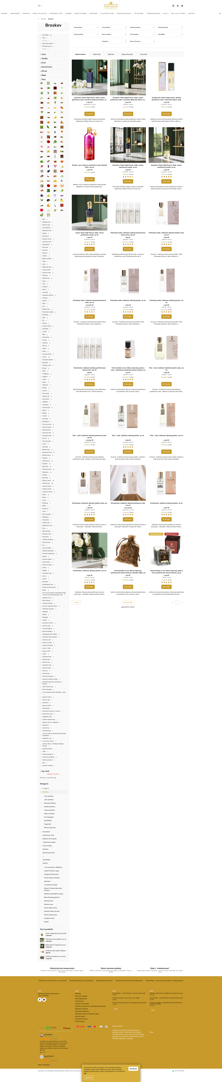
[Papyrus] (62, 88)
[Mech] (41, 156)
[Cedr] (41, 205)
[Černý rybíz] (55, 190)
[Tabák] (41, 151)
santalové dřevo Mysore (50, 637)
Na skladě (47, 35)
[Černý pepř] (48, 156)
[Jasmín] (48, 210)
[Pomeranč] (55, 181)
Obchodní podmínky (82, 1011)
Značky (45, 863)
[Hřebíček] (62, 146)
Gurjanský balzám (49, 295)
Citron (45, 500)
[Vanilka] (55, 210)
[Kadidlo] (41, 171)
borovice (46, 670)
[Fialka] (62, 195)
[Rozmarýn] (62, 137)
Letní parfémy (49, 796)
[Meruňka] (62, 107)
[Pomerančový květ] (55, 200)
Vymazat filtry (53, 774)
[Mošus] (48, 215)
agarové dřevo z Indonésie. (51, 722)
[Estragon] (48, 88)
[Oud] (62, 156)
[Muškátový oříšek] (62, 142)
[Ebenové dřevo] (55, 88)
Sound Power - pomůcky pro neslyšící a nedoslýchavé (164, 981)
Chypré (45, 416)
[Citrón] (62, 200)
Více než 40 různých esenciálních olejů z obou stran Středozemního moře (54, 593)
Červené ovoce (48, 424)
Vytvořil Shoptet (179, 1070)
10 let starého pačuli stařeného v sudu (54, 693)
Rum (44, 219)
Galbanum (46, 472)
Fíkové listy (47, 393)
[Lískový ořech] (62, 117)
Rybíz (45, 371)
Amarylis (46, 250)
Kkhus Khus (47, 337)
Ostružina (46, 447)
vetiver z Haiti (47, 648)
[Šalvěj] (48, 161)
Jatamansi (46, 404)
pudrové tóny (47, 625)
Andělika (46, 402)
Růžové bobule (48, 258)
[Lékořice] (48, 112)
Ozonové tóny (47, 668)
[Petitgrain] (41, 127)
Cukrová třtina (47, 326)
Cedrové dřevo (48, 354)
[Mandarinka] (48, 205)
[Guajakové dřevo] (48, 137)
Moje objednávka (81, 998)
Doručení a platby (81, 996)
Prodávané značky (81, 1019)
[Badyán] (41, 117)
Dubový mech (48, 480)
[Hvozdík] (55, 102)
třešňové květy (48, 489)
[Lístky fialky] (55, 132)
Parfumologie (80, 1021)
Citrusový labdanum (49, 553)
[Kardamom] (48, 181)
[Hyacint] (48, 166)
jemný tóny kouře (48, 714)
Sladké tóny (47, 278)
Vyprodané (46, 860)
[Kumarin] (62, 83)
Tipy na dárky (47, 846)
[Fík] (62, 102)
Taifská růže (47, 522)
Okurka (45, 300)
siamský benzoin (48, 603)
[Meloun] (48, 132)
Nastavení (88, 1078)
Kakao (45, 382)
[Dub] (41, 112)
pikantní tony (47, 659)
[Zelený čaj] (55, 127)
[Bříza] (62, 93)
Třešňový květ (47, 365)
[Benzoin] (55, 151)
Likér (45, 264)
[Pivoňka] (55, 166)
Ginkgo (45, 614)
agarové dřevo (48, 705)
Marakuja (46, 503)
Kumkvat (46, 508)
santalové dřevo (48, 491)
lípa (44, 762)
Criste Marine (47, 227)
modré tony (47, 728)
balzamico (46, 725)
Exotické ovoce (48, 239)
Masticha (46, 275)
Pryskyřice (46, 520)
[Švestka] (41, 185)
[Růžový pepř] (41, 166)
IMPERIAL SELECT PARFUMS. (122, 1032)
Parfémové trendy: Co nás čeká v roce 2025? (125, 998)
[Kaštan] (55, 83)
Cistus (45, 444)
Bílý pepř (46, 581)
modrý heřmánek (48, 645)
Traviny (45, 340)
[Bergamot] (41, 215)
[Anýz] (62, 122)
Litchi (45, 511)
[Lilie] (48, 107)
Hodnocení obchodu (82, 1004)
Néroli (45, 497)
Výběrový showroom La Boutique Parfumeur (90, 1006)
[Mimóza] (48, 151)
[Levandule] (41, 195)
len (44, 545)
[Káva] (48, 117)
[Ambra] (62, 210)
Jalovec (45, 390)
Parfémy (46, 792)
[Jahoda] (55, 161)
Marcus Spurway (50, 827)
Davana (45, 323)
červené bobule (48, 628)
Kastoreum (46, 236)
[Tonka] (48, 200)
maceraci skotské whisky (51, 679)
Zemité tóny (47, 673)
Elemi (45, 303)
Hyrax (45, 281)
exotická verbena (48, 765)
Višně (45, 261)
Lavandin (46, 292)
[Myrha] (62, 98)
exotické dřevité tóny (49, 719)
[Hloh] (41, 83)
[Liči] (41, 132)
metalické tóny (48, 665)
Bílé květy (46, 466)
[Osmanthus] (41, 142)
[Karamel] (62, 161)
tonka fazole (47, 562)
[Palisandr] (41, 122)
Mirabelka (46, 314)
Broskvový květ (48, 452)
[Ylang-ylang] (48, 195)
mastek (45, 620)
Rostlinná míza (47, 230)
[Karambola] (55, 117)
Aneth (45, 351)
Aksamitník (46, 399)
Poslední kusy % (48, 46)
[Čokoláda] (41, 102)
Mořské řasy (47, 309)
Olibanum (46, 385)
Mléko (45, 505)
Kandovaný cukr (48, 525)
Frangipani (46, 373)
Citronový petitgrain (49, 757)
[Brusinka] (41, 107)
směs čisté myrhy (48, 686)
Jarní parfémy (49, 799)
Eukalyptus (46, 421)
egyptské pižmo (48, 748)
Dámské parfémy (50, 803)
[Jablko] (62, 190)
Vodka (45, 348)
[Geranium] (48, 142)
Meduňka (46, 617)
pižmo (45, 494)
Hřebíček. (46, 611)
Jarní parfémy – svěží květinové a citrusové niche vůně (128, 993)
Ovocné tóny (47, 407)
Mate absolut (47, 531)
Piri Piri (45, 438)
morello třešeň (48, 486)
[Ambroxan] (55, 93)
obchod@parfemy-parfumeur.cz (49, 993)
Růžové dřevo (47, 455)
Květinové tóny (48, 469)
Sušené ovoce (47, 272)
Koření (45, 410)
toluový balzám (48, 559)
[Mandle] (55, 176)
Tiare (45, 284)
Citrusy (46, 357)
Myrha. (45, 590)
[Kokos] (41, 176)
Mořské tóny (47, 449)
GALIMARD (48, 820)
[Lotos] (41, 137)
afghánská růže (48, 716)
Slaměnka (46, 328)
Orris (45, 306)
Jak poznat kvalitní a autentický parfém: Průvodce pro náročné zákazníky (166, 1003)
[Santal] (62, 205)
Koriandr (46, 463)
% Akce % (46, 788)
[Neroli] (62, 176)
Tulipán (45, 255)
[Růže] (41, 210)
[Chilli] (41, 88)
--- (44, 856)
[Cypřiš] (41, 93)
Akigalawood (47, 222)
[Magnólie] (48, 127)
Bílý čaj (45, 345)
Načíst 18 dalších (128, 602)
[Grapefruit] (55, 185)
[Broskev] (62, 185)
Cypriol (45, 331)
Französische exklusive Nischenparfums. (126, 1030)
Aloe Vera (46, 247)
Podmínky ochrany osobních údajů (87, 1014)
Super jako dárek (48, 43)
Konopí (45, 368)
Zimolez (46, 475)
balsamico (46, 702)
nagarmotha (47, 708)
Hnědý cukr (47, 396)
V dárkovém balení (49, 842)
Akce (44, 37)
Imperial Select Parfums (104, 981)
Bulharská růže (48, 267)
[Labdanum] (62, 112)
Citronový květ (48, 241)
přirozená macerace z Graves (52, 711)
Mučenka (46, 362)
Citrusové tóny (48, 432)
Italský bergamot (48, 754)
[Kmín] (55, 122)
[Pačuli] (55, 205)
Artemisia (46, 418)
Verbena (46, 458)
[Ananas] (62, 151)
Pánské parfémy (49, 806)
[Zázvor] (41, 181)
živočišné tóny (47, 730)
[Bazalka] (41, 161)
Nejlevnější (96, 54)
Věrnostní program (81, 1009)
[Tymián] (55, 112)
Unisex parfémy (49, 810)
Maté (45, 334)
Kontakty (78, 993)
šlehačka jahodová (49, 550)
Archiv (116, 1009)
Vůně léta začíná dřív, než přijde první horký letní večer (166, 993)
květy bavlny (47, 542)
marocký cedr (47, 639)
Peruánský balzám (49, 312)
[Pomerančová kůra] (55, 107)
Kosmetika (46, 832)
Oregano (46, 298)
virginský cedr (47, 597)
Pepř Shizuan (47, 600)
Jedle (45, 751)
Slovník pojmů (80, 1016)
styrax (45, 576)
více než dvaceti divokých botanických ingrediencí (54, 734)
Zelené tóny (47, 461)
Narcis (45, 289)
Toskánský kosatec (49, 609)
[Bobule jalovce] (48, 93)
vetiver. (45, 579)
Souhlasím (133, 1069)
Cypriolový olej (48, 573)
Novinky (45, 849)
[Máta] (55, 142)
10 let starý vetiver (49, 741)
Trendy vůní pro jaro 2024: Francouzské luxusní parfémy (129, 1002)
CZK (39, 5)
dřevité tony (47, 662)
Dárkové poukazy (49, 853)
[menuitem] (4, 14)
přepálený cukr (48, 738)
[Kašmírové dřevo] (62, 127)
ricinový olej (47, 700)
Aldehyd (46, 376)
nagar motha (47, 651)
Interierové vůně (48, 835)
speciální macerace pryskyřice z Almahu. (52, 683)
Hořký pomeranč (48, 760)
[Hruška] (62, 166)
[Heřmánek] (41, 98)
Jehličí (45, 379)
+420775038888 (43, 996)
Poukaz (45, 49)
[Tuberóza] (55, 156)
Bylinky (45, 387)
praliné (45, 556)
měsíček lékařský (48, 539)
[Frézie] (62, 132)
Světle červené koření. (50, 587)
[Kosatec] (55, 195)
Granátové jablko (48, 359)
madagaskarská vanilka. (50, 634)
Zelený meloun (48, 427)
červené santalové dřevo (51, 606)
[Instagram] (44, 1000)
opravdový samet (48, 623)
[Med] (48, 122)
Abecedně (143, 54)
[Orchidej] (48, 146)
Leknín (45, 567)
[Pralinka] (55, 137)
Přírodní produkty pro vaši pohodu (81, 981)
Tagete (45, 233)
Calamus (46, 343)
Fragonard (47, 824)
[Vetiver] (48, 190)
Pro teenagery (49, 817)
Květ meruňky (47, 514)
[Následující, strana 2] (177, 602)
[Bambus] (48, 83)
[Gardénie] (62, 181)
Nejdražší (111, 54)
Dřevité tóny (47, 483)
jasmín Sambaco (48, 631)
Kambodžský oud (48, 584)
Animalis (46, 286)
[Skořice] (41, 190)
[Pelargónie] (48, 185)
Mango (45, 413)
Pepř (45, 317)
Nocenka (46, 477)
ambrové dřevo (48, 697)
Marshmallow (47, 430)
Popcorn (46, 253)
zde (85, 1073)
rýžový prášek (47, 548)
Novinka (45, 40)
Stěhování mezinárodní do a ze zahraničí (53, 981)
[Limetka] (55, 98)
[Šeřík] (55, 146)
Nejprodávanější (127, 54)
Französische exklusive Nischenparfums (129, 981)
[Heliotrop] (48, 171)
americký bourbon (49, 676)
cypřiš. (45, 654)
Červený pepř (47, 441)
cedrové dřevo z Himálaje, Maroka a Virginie (53, 744)
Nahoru (77, 602)
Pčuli (45, 528)
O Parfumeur (79, 1001)
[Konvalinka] (41, 200)
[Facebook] (40, 1000)
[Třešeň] (48, 98)
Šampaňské (47, 244)
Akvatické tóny (48, 435)
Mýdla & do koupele (50, 839)
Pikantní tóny (47, 225)
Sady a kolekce (49, 813)
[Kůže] (55, 171)
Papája (45, 570)
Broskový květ (47, 534)
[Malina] (62, 171)
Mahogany (46, 517)
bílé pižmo (46, 536)
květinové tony (48, 656)
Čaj (44, 320)
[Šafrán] (48, 176)
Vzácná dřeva (47, 270)
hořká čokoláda (48, 689)
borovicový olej (48, 642)
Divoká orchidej (48, 564)
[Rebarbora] (48, 102)
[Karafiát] (41, 146)
